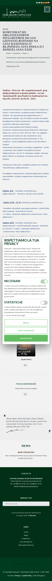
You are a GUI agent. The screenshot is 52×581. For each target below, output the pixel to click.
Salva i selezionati (26, 330)
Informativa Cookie (28, 270)
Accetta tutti (26, 338)
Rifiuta (26, 323)
